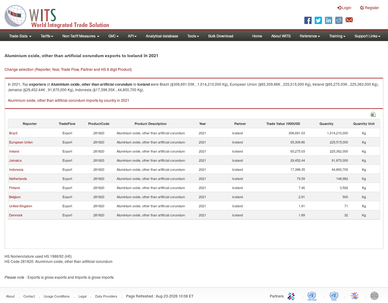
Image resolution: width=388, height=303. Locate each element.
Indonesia (16, 169)
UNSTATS (334, 295)
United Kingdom (20, 205)
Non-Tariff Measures (79, 35)
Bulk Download (220, 35)
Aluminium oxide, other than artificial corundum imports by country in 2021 (68, 100)
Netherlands (18, 178)
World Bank (376, 295)
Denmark (16, 214)
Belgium (15, 196)
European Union (21, 141)
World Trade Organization (355, 295)
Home (257, 35)
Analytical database (162, 35)
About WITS (281, 35)
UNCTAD (313, 295)
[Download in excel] (373, 113)
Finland (14, 187)
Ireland (14, 151)
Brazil (13, 132)
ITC (292, 295)
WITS (60, 15)
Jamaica (15, 160)
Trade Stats (18, 35)
